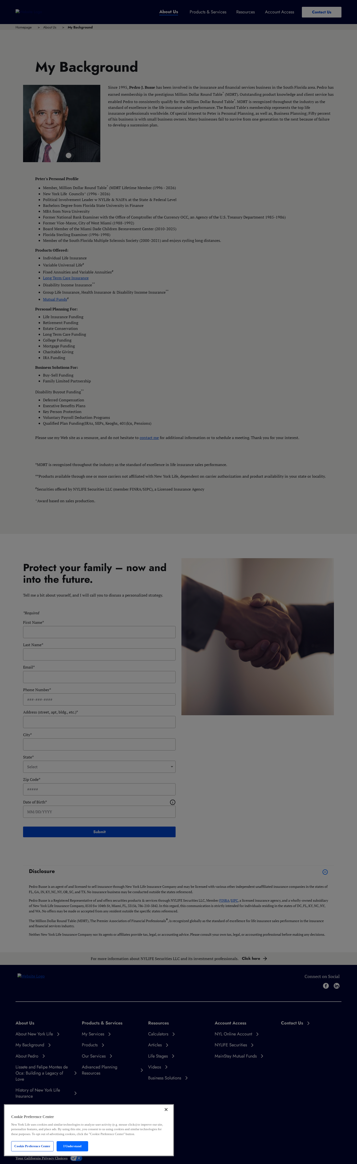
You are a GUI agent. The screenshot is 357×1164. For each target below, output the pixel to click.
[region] (89, 1130)
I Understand (72, 1146)
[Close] (166, 1109)
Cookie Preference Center (32, 1146)
